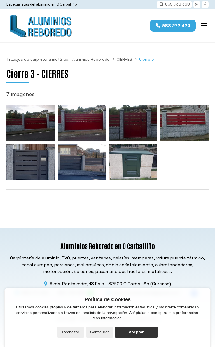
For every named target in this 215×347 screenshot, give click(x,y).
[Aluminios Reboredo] (40, 25)
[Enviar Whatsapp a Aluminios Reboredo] (196, 4)
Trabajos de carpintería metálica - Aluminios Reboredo (58, 59)
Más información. (107, 318)
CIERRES (124, 59)
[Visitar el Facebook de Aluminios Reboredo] (205, 4)
